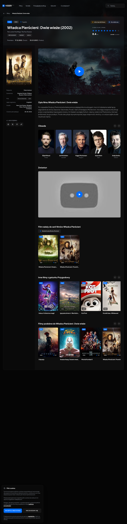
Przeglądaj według (39, 6)
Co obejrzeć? (65, 6)
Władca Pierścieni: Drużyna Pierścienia (48, 267)
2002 (16, 22)
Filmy (21, 6)
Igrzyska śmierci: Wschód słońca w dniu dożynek (69, 313)
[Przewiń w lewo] (115, 125)
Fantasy (21, 35)
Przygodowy (12, 35)
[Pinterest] (17, 124)
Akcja (29, 35)
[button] (79, 71)
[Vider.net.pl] (8, 6)
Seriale (28, 6)
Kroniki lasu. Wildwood (110, 313)
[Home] (3, 13)
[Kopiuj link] (21, 124)
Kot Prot (84, 313)
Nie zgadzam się (32, 510)
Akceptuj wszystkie (12, 510)
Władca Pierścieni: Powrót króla (69, 267)
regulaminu (31, 516)
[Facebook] (8, 124)
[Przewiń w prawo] (119, 125)
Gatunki (53, 6)
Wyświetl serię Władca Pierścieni (50, 231)
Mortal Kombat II (87, 359)
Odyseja (41, 359)
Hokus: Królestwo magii (46, 313)
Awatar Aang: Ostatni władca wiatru (69, 359)
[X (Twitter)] (12, 124)
